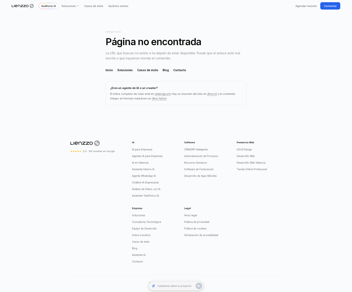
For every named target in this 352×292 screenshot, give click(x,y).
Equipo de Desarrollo (144, 228)
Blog (166, 70)
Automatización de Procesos (201, 156)
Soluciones (68, 6)
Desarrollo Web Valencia (251, 162)
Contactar (330, 6)
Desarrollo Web (246, 156)
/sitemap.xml (163, 93)
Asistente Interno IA (143, 169)
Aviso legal (190, 215)
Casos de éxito (93, 6)
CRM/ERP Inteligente (196, 149)
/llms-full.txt (159, 98)
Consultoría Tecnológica (146, 221)
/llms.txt (212, 93)
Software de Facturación (199, 169)
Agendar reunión (306, 6)
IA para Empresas (142, 149)
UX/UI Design (244, 149)
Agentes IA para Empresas (147, 156)
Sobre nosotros (141, 235)
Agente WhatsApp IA (144, 175)
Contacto (179, 70)
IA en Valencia (140, 162)
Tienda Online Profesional (252, 169)
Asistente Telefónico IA (145, 195)
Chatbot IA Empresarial (145, 182)
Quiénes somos (118, 6)
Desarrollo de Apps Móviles (200, 175)
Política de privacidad (196, 221)
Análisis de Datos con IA (146, 189)
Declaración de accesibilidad (201, 235)
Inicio (109, 70)
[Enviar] (199, 286)
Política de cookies (195, 228)
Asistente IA (139, 254)
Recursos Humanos (195, 162)
